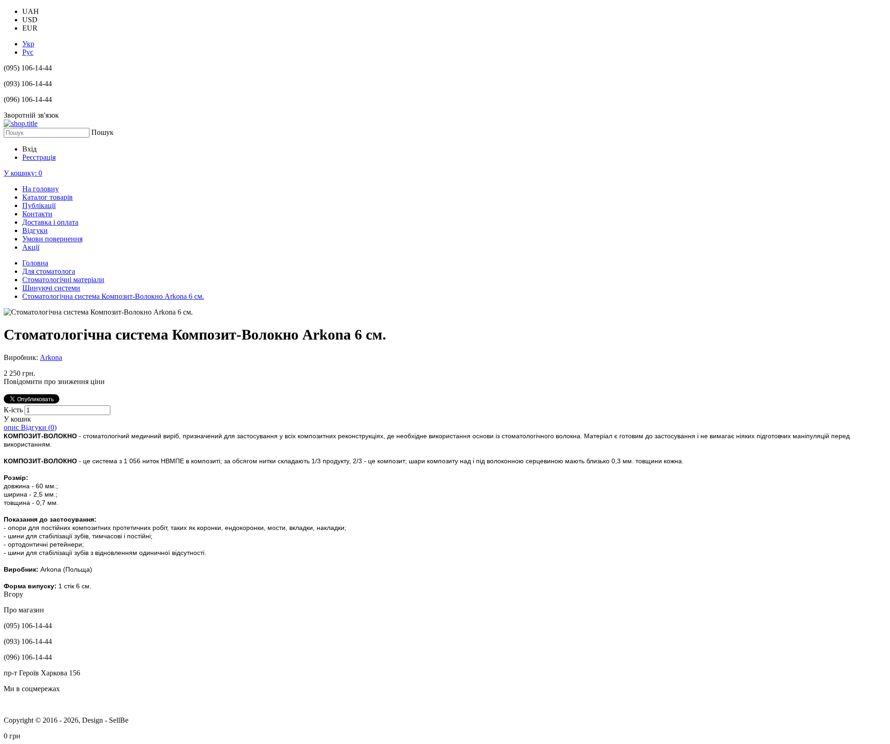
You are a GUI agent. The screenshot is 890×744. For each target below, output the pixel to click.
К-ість (14, 410)
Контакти (37, 214)
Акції (30, 247)
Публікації (39, 205)
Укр (28, 44)
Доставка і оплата (50, 222)
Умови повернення (52, 239)
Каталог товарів (47, 197)
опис (12, 427)
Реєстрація (39, 157)
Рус (27, 52)
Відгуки (35, 230)
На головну (40, 189)
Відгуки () (39, 427)
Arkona (51, 357)
